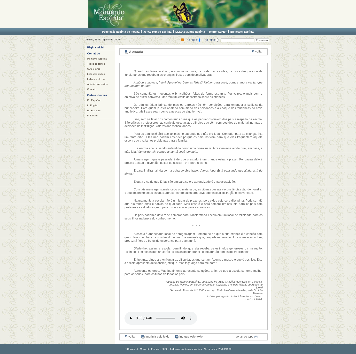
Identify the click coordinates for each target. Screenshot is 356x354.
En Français (94, 110)
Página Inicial (95, 47)
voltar (259, 51)
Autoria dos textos (97, 84)
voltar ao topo (245, 336)
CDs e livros (93, 69)
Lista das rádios (96, 74)
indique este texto (191, 336)
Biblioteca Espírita (242, 31)
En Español (93, 100)
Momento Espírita (97, 58)
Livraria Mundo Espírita (190, 31)
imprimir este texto (157, 336)
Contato (91, 89)
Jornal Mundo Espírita (157, 31)
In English (92, 105)
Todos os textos (96, 63)
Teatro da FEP (217, 31)
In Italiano (92, 115)
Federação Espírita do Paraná (120, 31)
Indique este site (96, 79)
